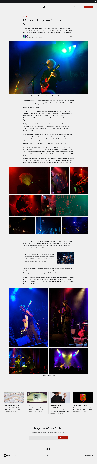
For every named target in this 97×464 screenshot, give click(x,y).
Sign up (48, 455)
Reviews (17, 7)
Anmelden (80, 7)
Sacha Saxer (30, 35)
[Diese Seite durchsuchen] (74, 7)
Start (5, 7)
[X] (47, 449)
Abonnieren (88, 7)
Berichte (11, 7)
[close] (95, 2)
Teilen (71, 36)
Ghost (91, 455)
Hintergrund (24, 7)
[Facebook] (50, 449)
